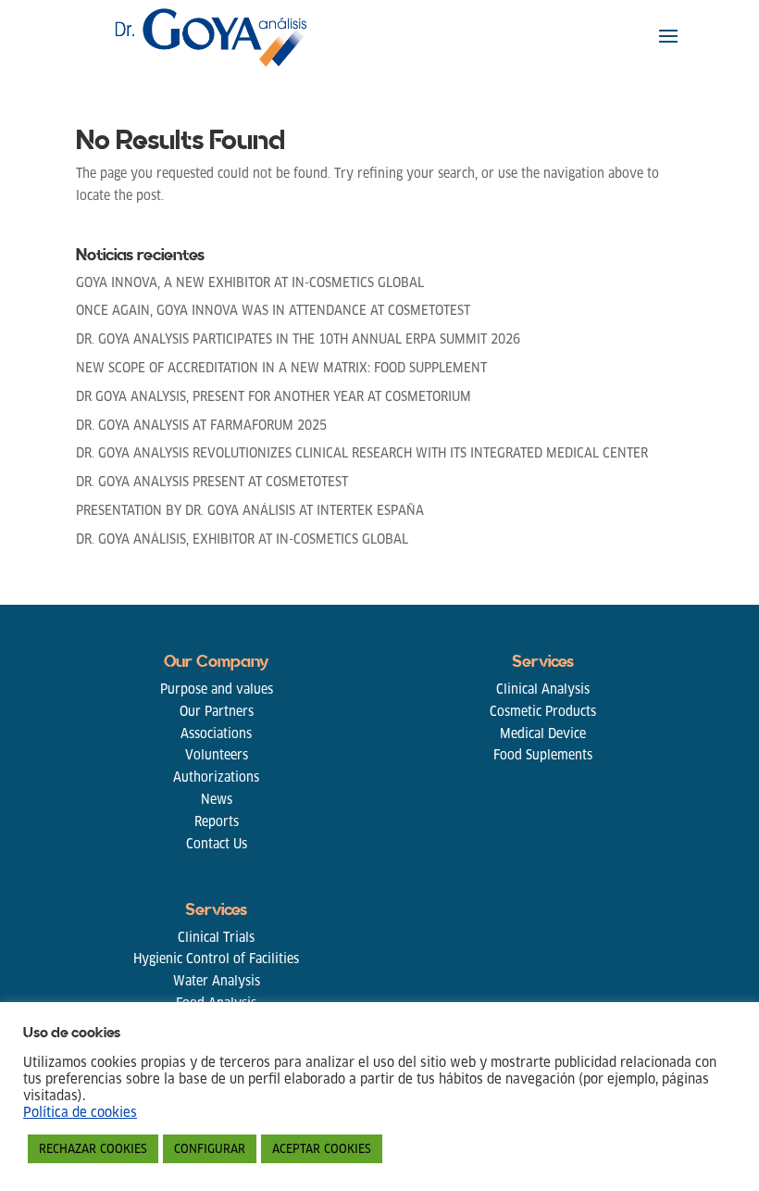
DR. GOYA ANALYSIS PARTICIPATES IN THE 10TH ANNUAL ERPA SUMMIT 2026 (298, 339)
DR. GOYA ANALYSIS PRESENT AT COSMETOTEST (212, 481)
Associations (216, 733)
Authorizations (216, 777)
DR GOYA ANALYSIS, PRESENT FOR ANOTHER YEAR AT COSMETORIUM (273, 396)
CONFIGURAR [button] (209, 1149)
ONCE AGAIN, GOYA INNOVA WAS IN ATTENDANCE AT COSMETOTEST (273, 310)
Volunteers (216, 754)
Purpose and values (216, 689)
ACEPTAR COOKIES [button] (321, 1149)
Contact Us (216, 843)
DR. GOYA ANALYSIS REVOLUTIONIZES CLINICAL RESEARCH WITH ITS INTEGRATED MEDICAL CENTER (362, 453)
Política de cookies (80, 1112)
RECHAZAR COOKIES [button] (93, 1149)
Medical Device (543, 733)
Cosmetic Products (543, 711)
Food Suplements (542, 754)
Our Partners (217, 711)
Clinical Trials (216, 937)
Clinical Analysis (543, 689)
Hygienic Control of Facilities (216, 958)
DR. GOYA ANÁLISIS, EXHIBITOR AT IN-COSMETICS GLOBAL (242, 539)
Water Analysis (216, 980)
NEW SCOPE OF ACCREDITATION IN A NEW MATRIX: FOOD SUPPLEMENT (281, 367)
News (216, 799)
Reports (216, 821)
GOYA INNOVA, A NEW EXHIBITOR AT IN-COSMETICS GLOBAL (250, 282)
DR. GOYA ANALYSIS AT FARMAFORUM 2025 (201, 425)
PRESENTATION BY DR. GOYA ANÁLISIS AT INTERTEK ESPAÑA (250, 510)
